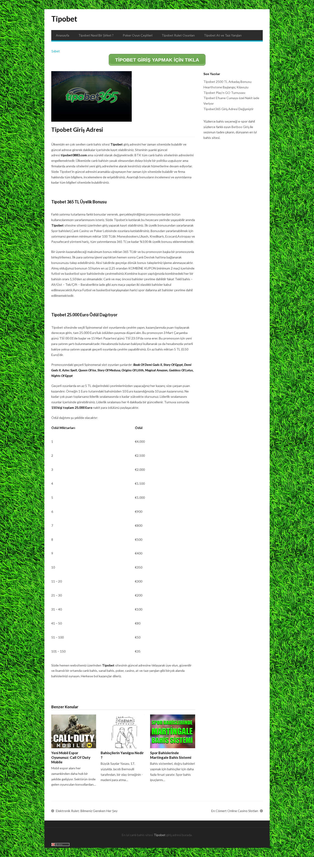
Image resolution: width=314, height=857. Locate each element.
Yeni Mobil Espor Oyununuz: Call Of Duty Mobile (70, 757)
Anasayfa (62, 35)
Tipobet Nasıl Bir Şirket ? (96, 35)
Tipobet (64, 18)
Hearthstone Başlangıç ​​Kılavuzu (225, 87)
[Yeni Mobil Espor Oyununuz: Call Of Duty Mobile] (73, 731)
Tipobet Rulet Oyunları (178, 35)
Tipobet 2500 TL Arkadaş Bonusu (227, 82)
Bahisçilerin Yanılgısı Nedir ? (122, 755)
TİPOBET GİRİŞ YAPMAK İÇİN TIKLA (157, 59)
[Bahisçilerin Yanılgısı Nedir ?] (123, 731)
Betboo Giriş (240, 127)
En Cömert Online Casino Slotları (234, 811)
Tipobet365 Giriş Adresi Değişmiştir (228, 109)
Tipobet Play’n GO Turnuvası (224, 93)
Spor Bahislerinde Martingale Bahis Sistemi (170, 755)
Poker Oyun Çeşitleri (137, 35)
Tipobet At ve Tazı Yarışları (223, 35)
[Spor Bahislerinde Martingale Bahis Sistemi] (172, 731)
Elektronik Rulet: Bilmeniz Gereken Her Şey (86, 811)
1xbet (55, 51)
